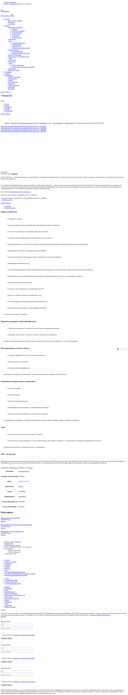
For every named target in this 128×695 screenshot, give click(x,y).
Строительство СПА (11, 582)
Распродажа (8, 588)
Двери (6, 603)
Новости (7, 568)
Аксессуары (8, 597)
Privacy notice (123, 349)
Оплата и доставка (10, 562)
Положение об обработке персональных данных (19, 573)
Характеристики (9, 208)
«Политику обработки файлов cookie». (13, 615)
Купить (3, 521)
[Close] (1, 665)
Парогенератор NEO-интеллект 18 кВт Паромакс (16, 525)
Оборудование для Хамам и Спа (14, 595)
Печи (6, 590)
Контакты (7, 565)
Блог (5, 570)
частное (20, 486)
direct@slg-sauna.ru (10, 2)
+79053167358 (6, 96)
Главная (7, 123)
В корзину (14, 174)
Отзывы (7, 73)
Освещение (8, 602)
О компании (8, 75)
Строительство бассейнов (12, 583)
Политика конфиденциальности (14, 572)
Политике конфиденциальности (100, 615)
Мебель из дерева (10, 607)
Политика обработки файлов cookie (15, 575)
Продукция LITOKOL (11, 598)
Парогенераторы (58, 123)
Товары (7, 25)
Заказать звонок (6, 203)
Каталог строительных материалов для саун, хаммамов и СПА (31, 123)
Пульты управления (10, 593)
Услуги (6, 19)
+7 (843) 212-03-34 (6, 200)
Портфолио (8, 72)
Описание (7, 206)
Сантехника (8, 605)
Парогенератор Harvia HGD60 (10, 518)
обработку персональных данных (24, 635)
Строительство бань (10, 580)
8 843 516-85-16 (6, 16)
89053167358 (8, 543)
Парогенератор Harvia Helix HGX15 (12, 531)
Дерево (6, 600)
